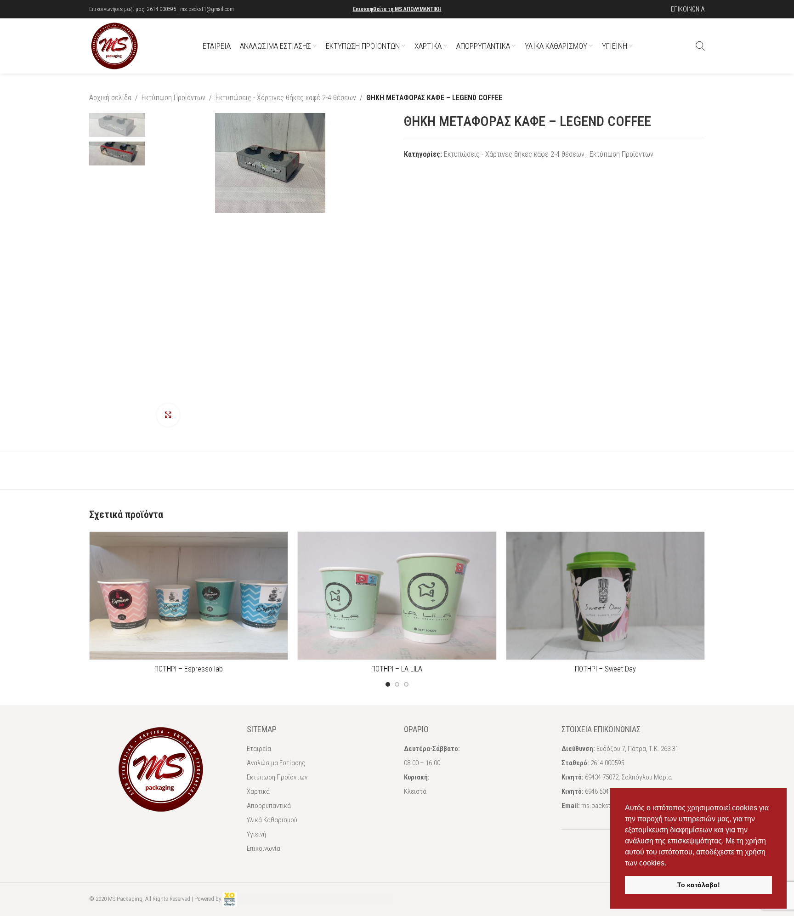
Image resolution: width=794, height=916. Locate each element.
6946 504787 (601, 791)
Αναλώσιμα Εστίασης (276, 763)
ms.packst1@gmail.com (207, 9)
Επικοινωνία (263, 848)
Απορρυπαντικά (269, 806)
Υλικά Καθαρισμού (272, 820)
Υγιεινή (256, 834)
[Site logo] (114, 45)
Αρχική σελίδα (110, 97)
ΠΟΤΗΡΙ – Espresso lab (188, 669)
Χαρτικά (258, 791)
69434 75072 (601, 777)
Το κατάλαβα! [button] (698, 884)
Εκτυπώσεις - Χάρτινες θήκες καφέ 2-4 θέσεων (286, 97)
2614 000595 (161, 9)
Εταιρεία (259, 749)
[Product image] (189, 595)
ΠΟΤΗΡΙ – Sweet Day (605, 669)
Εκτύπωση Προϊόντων (173, 97)
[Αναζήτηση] (700, 46)
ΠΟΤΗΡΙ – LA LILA (396, 669)
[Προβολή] (168, 415)
